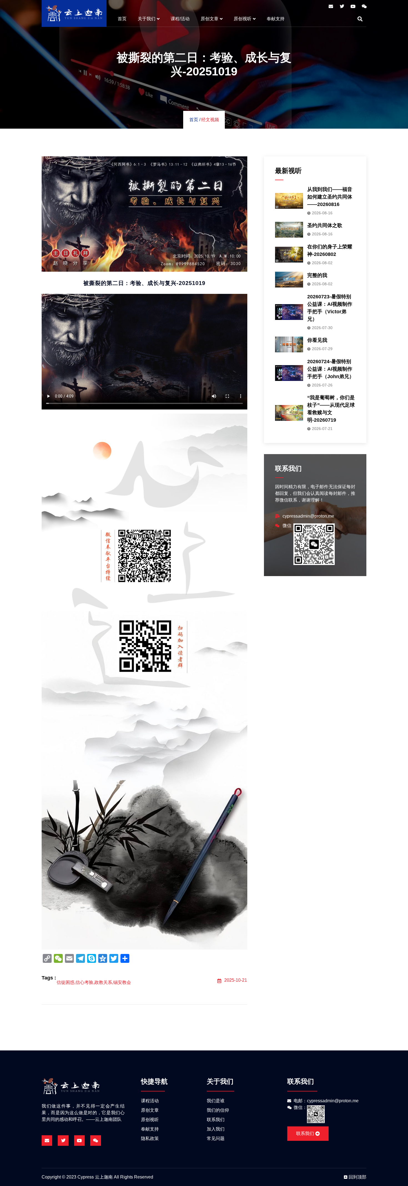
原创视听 (242, 18)
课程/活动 (180, 18)
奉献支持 (275, 18)
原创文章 (209, 18)
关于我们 (146, 18)
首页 (122, 18)
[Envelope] (331, 6)
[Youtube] (353, 6)
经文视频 (210, 119)
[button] (360, 18)
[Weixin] (364, 6)
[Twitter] (342, 6)
